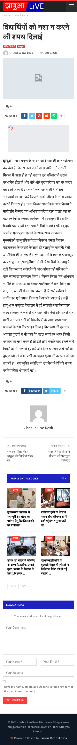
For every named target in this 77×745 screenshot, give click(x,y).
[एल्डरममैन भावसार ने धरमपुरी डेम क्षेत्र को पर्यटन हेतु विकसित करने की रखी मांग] (21, 498)
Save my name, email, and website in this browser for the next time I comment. (38, 689)
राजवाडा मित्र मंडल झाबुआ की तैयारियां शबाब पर (20, 456)
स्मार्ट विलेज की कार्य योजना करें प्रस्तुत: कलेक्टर (59, 456)
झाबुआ (20, 46)
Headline (9, 46)
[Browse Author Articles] (38, 413)
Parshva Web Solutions (54, 738)
